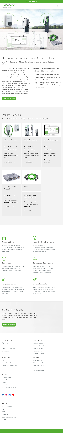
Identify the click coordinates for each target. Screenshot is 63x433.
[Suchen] (57, 6)
